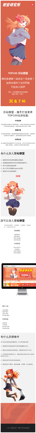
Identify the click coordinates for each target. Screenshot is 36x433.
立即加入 (18, 176)
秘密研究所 (14, 428)
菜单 (32, 4)
